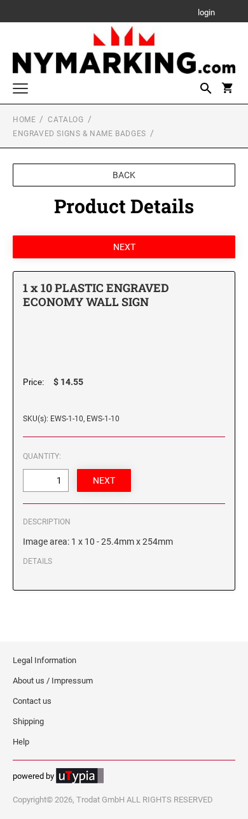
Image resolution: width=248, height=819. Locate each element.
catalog (65, 119)
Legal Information (44, 660)
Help (21, 741)
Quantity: (42, 456)
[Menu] (20, 90)
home (24, 119)
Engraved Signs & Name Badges (79, 133)
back (124, 175)
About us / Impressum (53, 680)
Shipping (28, 721)
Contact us (32, 701)
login (206, 13)
